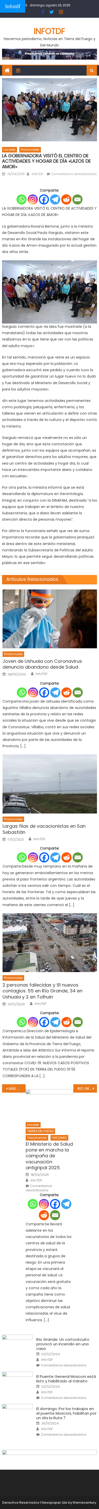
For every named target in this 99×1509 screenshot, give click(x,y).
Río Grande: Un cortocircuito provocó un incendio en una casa (62, 1344)
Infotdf (12, 6)
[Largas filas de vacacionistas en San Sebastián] (50, 783)
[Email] (77, 199)
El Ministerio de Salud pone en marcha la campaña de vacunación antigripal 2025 (49, 1156)
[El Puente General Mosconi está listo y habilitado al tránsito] (17, 1383)
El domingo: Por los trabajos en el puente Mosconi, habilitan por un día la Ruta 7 (66, 1413)
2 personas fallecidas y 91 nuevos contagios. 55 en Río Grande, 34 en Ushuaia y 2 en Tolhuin (42, 991)
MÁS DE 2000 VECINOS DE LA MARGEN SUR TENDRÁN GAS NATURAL (17, 1088)
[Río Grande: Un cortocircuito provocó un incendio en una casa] (17, 1346)
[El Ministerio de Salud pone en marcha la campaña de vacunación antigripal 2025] (49, 1104)
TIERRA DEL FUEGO (40, 1131)
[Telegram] (55, 199)
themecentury (84, 1502)
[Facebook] (44, 199)
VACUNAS (59, 1137)
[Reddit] (66, 199)
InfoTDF (37, 174)
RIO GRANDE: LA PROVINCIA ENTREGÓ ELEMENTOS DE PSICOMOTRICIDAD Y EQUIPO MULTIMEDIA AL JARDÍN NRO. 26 (87, 1088)
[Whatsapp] (21, 199)
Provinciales (30, 149)
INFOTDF (49, 31)
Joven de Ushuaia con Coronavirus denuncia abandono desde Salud (42, 664)
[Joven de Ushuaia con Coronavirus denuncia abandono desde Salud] (50, 618)
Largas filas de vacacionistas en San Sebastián (44, 829)
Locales (9, 149)
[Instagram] (33, 199)
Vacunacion (37, 1137)
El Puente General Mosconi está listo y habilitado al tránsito (66, 1378)
